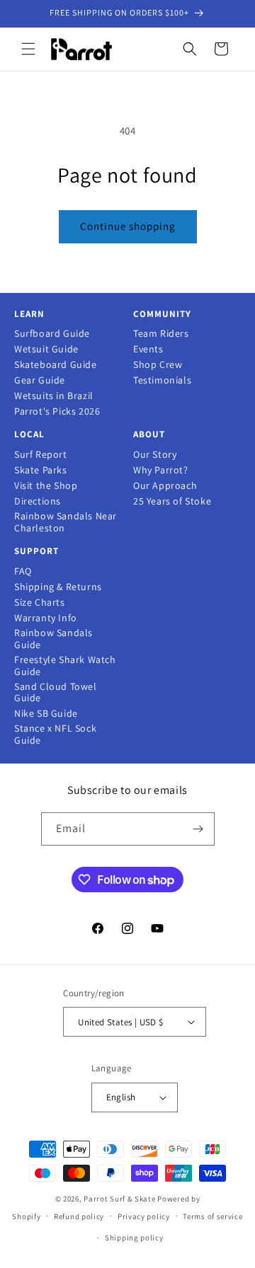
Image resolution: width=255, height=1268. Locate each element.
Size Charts (39, 602)
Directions (37, 501)
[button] (28, 48)
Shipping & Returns (58, 587)
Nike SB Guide (46, 714)
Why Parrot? (160, 470)
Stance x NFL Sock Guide (55, 734)
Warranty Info (45, 618)
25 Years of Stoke (172, 501)
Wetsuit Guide (46, 349)
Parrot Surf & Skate (119, 1199)
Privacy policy (144, 1216)
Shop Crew (157, 365)
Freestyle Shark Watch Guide (65, 666)
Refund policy (79, 1216)
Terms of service (212, 1216)
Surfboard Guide (52, 334)
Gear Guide (39, 380)
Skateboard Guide (55, 365)
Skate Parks (40, 470)
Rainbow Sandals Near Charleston (65, 522)
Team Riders (161, 334)
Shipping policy (134, 1238)
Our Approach (165, 486)
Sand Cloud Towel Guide (55, 693)
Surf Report (40, 455)
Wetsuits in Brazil (54, 396)
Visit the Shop (45, 486)
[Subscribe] (198, 829)
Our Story (154, 455)
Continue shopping (128, 226)
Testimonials (162, 380)
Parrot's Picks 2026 (57, 411)
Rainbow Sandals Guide (53, 639)
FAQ (23, 571)
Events (148, 349)
